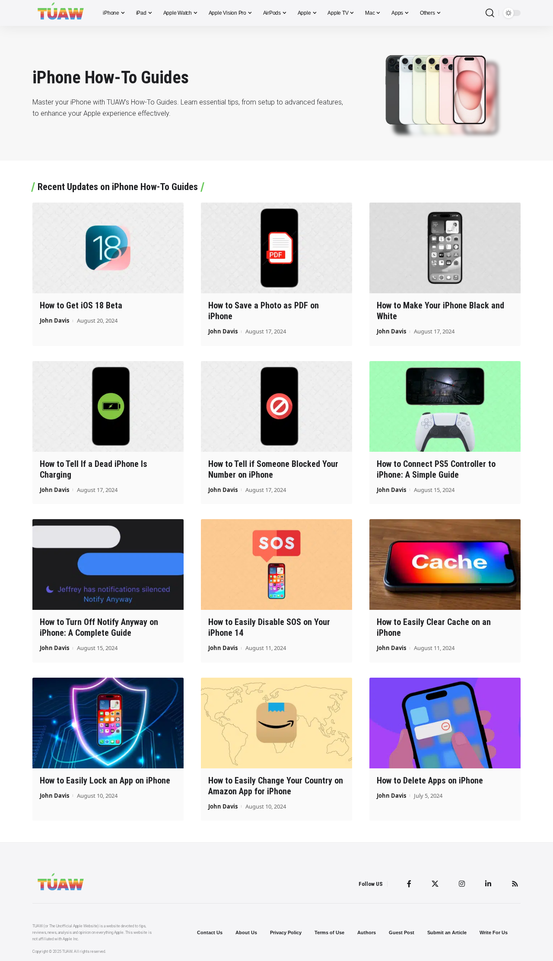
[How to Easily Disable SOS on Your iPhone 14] (276, 564)
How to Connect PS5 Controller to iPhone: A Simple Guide (436, 469)
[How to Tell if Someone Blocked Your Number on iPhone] (276, 406)
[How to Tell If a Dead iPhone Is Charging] (108, 406)
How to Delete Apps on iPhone (430, 780)
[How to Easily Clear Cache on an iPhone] (445, 564)
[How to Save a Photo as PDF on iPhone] (276, 248)
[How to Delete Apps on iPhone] (445, 723)
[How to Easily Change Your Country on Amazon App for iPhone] (276, 723)
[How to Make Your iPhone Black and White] (445, 248)
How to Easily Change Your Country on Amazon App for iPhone (275, 785)
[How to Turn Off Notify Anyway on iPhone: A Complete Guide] (108, 564)
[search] (490, 13)
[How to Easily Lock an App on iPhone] (108, 723)
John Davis (54, 320)
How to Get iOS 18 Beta (81, 305)
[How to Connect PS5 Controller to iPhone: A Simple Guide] (445, 406)
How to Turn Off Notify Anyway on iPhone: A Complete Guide (99, 627)
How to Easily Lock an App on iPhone (105, 780)
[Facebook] (409, 883)
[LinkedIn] (488, 883)
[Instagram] (462, 883)
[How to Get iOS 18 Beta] (108, 248)
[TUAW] (60, 13)
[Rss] (515, 883)
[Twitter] (435, 883)
